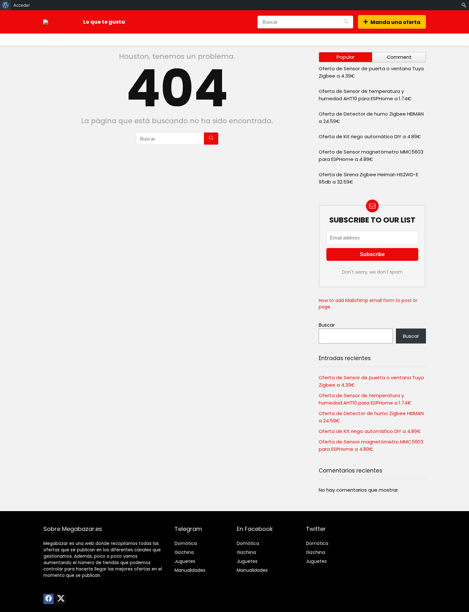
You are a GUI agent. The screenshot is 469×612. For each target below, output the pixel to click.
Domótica (186, 543)
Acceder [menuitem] (21, 5)
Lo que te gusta (104, 22)
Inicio (55, 39)
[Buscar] (346, 22)
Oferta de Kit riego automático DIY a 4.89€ (370, 136)
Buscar (327, 324)
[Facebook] (48, 599)
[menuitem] (5, 5)
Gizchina (184, 552)
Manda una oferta (395, 22)
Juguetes (185, 561)
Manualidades (190, 570)
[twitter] (61, 599)
